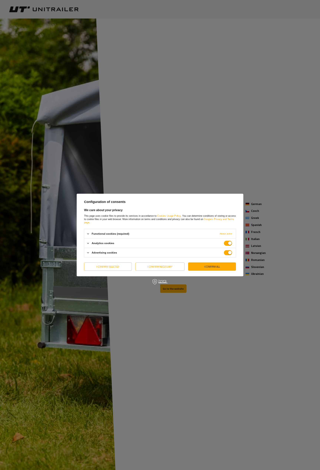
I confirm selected (107, 266)
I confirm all (212, 266)
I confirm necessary (159, 266)
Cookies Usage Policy (169, 215)
